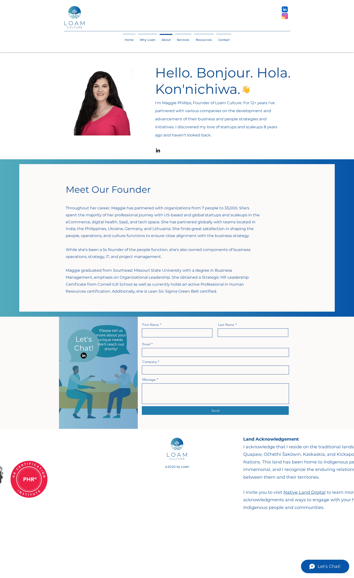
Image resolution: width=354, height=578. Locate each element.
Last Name (226, 324)
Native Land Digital (304, 492)
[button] (183, 37)
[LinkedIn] (158, 150)
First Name (150, 324)
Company (149, 361)
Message (149, 379)
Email (146, 344)
